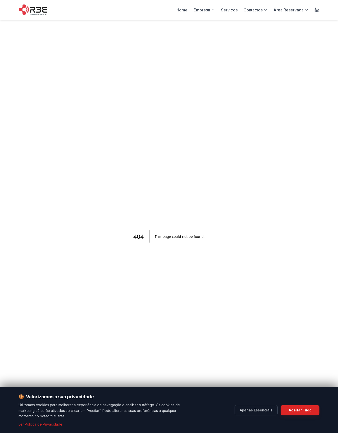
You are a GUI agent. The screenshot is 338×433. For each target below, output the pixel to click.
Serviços (229, 9)
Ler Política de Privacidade (40, 424)
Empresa (201, 9)
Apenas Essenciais (256, 410)
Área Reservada (288, 9)
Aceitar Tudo (300, 410)
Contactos (253, 9)
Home (182, 9)
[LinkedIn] (316, 9)
